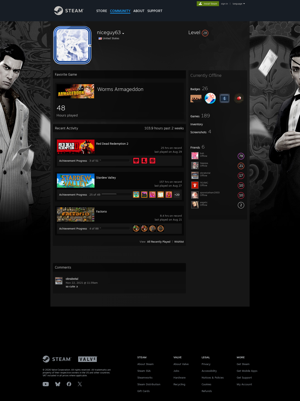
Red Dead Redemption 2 (112, 143)
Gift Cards (143, 391)
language (237, 3)
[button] (217, 32)
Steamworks (144, 377)
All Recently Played (158, 241)
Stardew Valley (106, 177)
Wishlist (179, 241)
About (138, 11)
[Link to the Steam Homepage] (69, 14)
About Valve (181, 364)
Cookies (206, 384)
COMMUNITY (120, 11)
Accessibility (209, 370)
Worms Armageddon (120, 89)
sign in (224, 3)
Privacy (206, 364)
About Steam (145, 364)
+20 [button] (177, 194)
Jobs (176, 370)
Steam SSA (144, 370)
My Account (244, 384)
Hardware (179, 377)
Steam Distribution (148, 384)
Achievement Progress (73, 160)
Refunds (207, 391)
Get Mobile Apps (247, 370)
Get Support (244, 377)
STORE (101, 11)
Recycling (179, 384)
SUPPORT (154, 11)
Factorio (101, 211)
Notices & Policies (213, 377)
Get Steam (243, 364)
